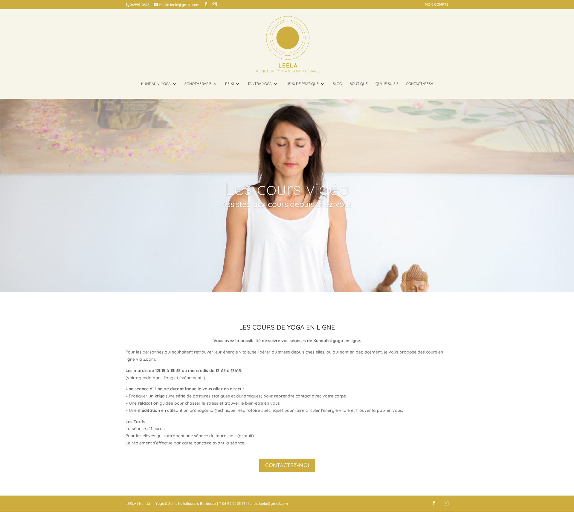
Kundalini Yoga (156, 84)
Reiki (229, 84)
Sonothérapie (197, 84)
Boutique (358, 84)
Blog (337, 84)
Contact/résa (419, 84)
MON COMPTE (436, 5)
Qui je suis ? (386, 84)
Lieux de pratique (302, 84)
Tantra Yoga (260, 84)
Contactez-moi (287, 465)
